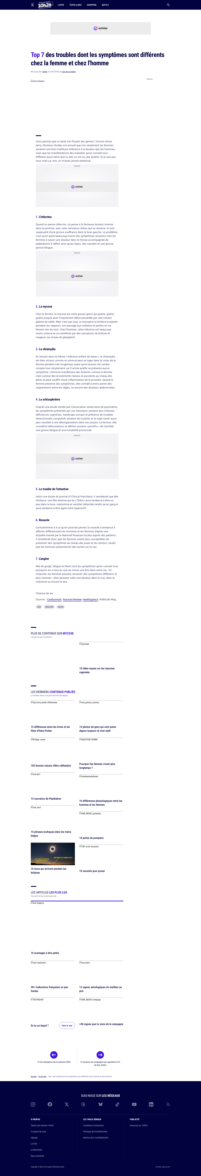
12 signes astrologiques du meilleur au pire (100, 989)
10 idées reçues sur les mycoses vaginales (97, 670)
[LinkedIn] (151, 1104)
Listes (61, 4)
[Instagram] (33, 1104)
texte (39, 607)
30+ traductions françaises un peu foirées (49, 989)
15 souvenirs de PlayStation (46, 799)
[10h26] (45, 5)
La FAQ (34, 1143)
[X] (67, 1104)
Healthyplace (90, 599)
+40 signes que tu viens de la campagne (101, 1024)
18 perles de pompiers (91, 838)
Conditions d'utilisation (93, 1125)
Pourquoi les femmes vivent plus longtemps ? (97, 766)
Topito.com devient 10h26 (42, 1125)
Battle (105, 4)
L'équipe (34, 1137)
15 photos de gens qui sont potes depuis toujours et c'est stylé (97, 729)
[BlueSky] (100, 1104)
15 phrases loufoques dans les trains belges (51, 833)
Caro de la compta (69, 71)
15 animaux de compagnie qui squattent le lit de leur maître (100, 1063)
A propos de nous (38, 1131)
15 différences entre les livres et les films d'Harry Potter (50, 729)
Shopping (91, 4)
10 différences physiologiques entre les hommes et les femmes (100, 803)
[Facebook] (50, 1104)
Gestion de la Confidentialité (95, 1137)
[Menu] (32, 4)
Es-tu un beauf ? (40, 1025)
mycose (60, 607)
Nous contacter (37, 1155)
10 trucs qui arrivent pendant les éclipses (48, 871)
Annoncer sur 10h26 (139, 1125)
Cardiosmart (54, 599)
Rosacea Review (72, 599)
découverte (49, 607)
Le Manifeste (36, 1149)
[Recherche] (168, 4)
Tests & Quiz (75, 4)
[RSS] (168, 1104)
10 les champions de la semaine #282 (54, 1061)
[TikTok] (117, 1104)
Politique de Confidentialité (95, 1131)
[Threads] (83, 1104)
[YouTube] (134, 1104)
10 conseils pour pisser (92, 871)
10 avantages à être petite (45, 953)
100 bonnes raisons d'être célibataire (51, 765)
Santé (45, 71)
